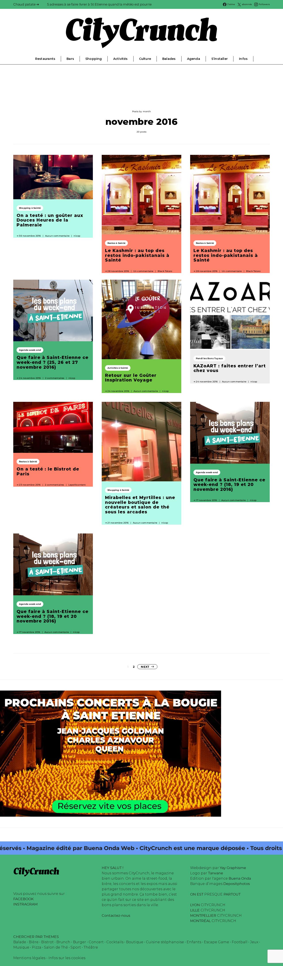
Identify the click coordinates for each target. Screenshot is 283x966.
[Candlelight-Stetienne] (110, 753)
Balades (169, 59)
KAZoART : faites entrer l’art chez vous (229, 368)
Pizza (36, 947)
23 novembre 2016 (29, 484)
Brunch (63, 942)
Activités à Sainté (117, 367)
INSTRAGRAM (25, 904)
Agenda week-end (30, 350)
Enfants (194, 942)
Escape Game (216, 942)
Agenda (193, 59)
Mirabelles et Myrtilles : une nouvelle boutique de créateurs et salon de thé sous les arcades (140, 504)
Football (239, 942)
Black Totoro (165, 271)
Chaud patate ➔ (26, 4)
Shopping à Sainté (30, 208)
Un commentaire (143, 271)
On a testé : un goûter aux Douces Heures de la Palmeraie (50, 220)
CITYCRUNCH (207, 905)
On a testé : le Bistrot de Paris (48, 471)
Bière (33, 942)
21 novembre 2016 (117, 522)
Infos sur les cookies (66, 958)
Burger (79, 942)
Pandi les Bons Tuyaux (209, 358)
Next (145, 666)
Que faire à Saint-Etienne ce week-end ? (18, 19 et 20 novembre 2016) (229, 484)
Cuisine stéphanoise (165, 942)
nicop (77, 235)
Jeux (254, 942)
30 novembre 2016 (30, 235)
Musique (21, 947)
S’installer (219, 59)
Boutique (134, 942)
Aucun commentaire (57, 235)
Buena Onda (240, 878)
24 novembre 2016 (30, 378)
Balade (19, 942)
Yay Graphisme (233, 868)
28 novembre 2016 (118, 271)
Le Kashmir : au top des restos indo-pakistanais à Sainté (137, 255)
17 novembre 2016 (206, 500)
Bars (70, 59)
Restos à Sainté (116, 243)
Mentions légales (29, 958)
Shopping (93, 59)
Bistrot (47, 942)
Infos (243, 59)
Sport (76, 947)
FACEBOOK (23, 899)
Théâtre (91, 947)
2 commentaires (54, 378)
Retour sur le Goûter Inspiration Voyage (131, 378)
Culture (145, 59)
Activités (120, 59)
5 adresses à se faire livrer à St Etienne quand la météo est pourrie (99, 4)
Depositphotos (236, 884)
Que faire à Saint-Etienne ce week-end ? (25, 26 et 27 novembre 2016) (52, 362)
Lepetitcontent (77, 484)
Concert (96, 942)
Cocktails (114, 942)
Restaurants (45, 59)
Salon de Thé (56, 947)
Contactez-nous (116, 915)
